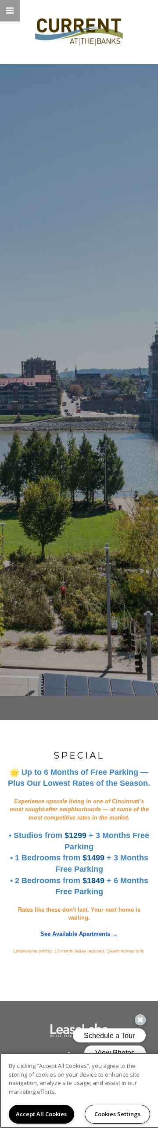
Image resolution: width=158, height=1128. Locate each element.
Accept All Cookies (41, 1114)
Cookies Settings (117, 1114)
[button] (10, 10)
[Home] (79, 32)
